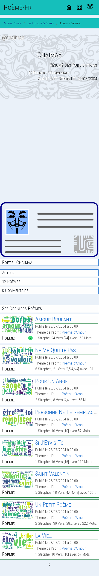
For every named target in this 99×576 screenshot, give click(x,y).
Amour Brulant (53, 319)
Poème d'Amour (74, 332)
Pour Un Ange (51, 381)
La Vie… (43, 535)
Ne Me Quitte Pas (55, 350)
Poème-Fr (18, 7)
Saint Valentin (52, 473)
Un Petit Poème (53, 504)
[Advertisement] (49, 150)
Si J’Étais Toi (50, 442)
